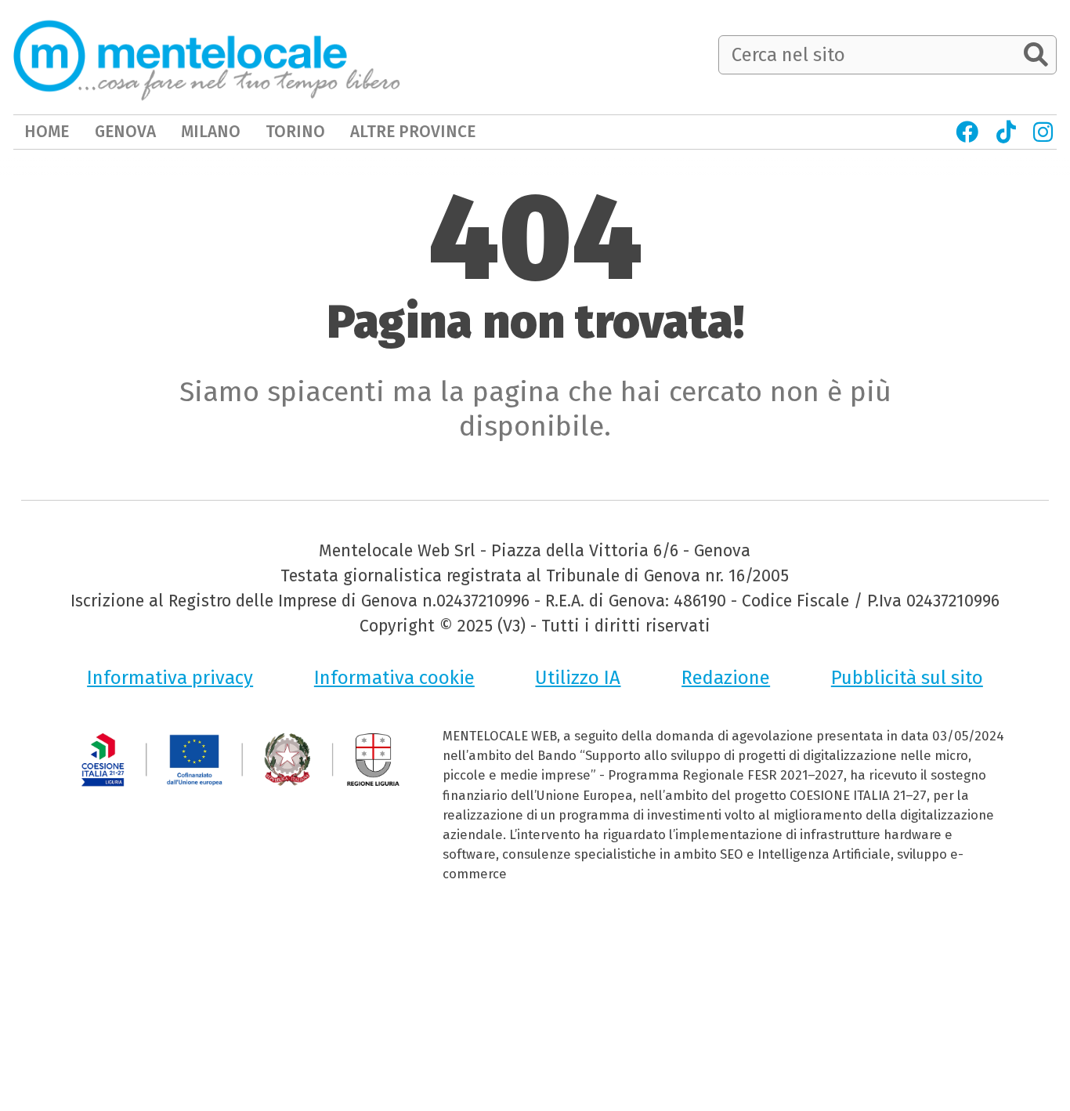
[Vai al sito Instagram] (1043, 132)
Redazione (725, 678)
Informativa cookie (394, 678)
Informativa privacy (170, 678)
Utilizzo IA (577, 678)
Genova (125, 131)
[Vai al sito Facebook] (967, 132)
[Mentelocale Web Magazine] (206, 56)
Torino (295, 131)
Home (46, 131)
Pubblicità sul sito (907, 678)
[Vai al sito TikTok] (1005, 132)
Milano (210, 131)
